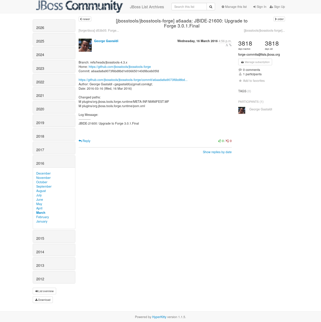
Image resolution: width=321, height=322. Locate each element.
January (41, 221)
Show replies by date (217, 152)
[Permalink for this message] (230, 45)
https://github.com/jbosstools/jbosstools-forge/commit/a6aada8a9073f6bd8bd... (133, 79)
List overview (46, 291)
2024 (40, 54)
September (44, 186)
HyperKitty (159, 317)
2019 (40, 122)
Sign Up (279, 6)
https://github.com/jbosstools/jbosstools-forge (120, 66)
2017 (40, 149)
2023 (40, 68)
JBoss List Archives (147, 6)
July (39, 195)
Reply (86, 141)
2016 (40, 163)
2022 (40, 81)
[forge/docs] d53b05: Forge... (99, 30)
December (43, 173)
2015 (40, 238)
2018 (40, 136)
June (39, 199)
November (43, 177)
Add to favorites (254, 80)
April (39, 208)
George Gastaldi (106, 41)
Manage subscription (257, 62)
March (40, 212)
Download (44, 299)
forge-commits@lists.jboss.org (259, 54)
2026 (40, 27)
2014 (40, 251)
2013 (40, 265)
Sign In (261, 6)
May (39, 204)
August (41, 190)
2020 (40, 108)
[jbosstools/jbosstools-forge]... (264, 30)
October (41, 182)
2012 (40, 278)
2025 (40, 41)
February (42, 217)
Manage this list (235, 6)
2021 (40, 95)
